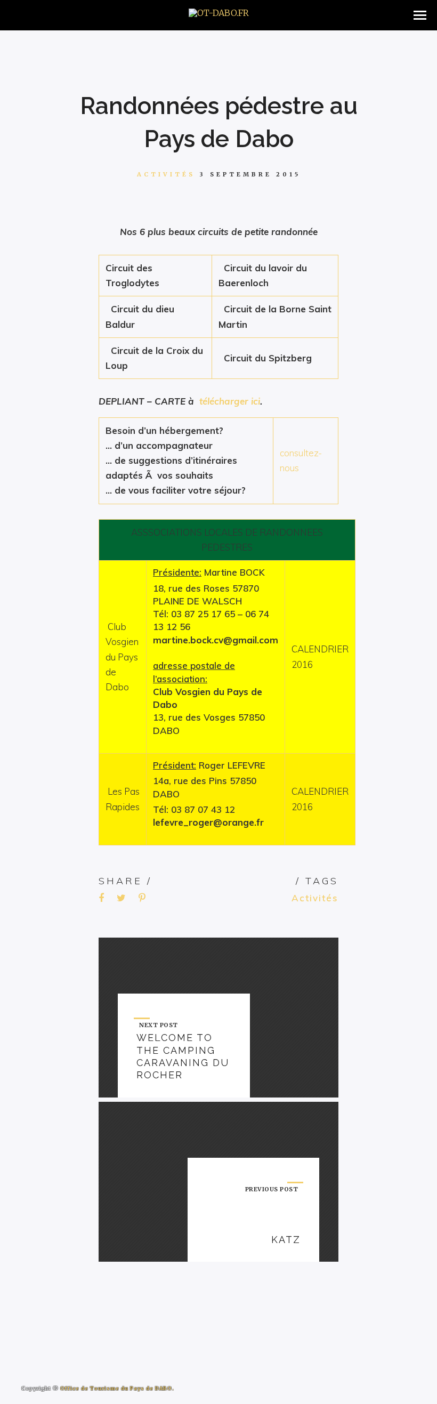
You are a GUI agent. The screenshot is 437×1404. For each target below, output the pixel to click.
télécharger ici (229, 401)
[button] (420, 15)
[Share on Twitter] (121, 898)
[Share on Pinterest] (142, 898)
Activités (166, 174)
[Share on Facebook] (101, 898)
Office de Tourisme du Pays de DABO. (117, 1388)
